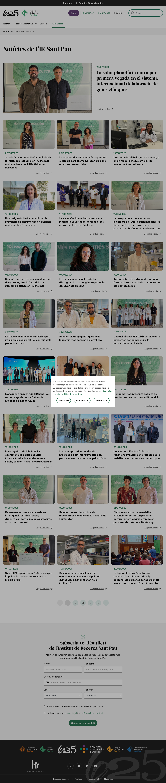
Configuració (63, 400)
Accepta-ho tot (82, 400)
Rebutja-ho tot (102, 400)
